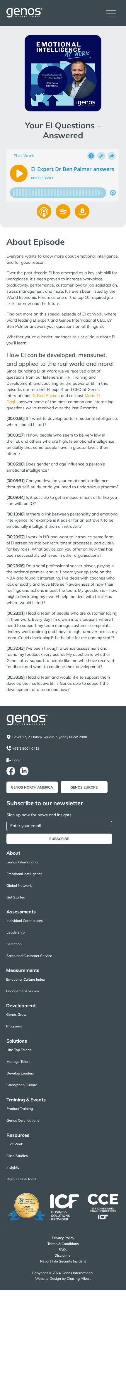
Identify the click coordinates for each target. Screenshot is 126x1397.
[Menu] (111, 13)
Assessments (21, 912)
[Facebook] (10, 771)
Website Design (48, 1278)
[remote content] (63, 176)
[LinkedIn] (24, 771)
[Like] (44, 211)
